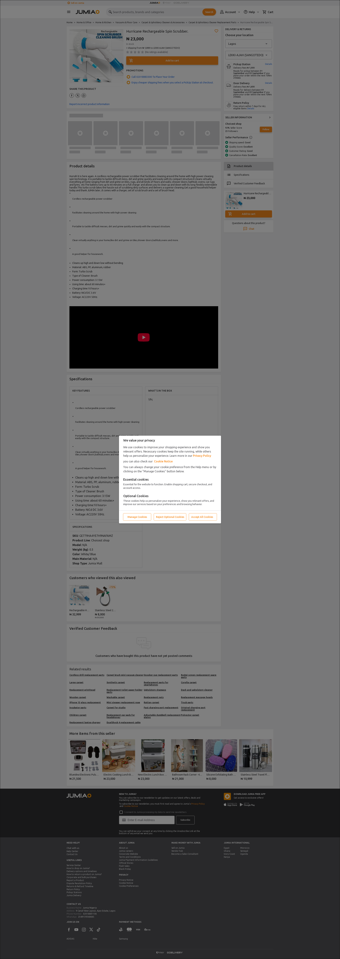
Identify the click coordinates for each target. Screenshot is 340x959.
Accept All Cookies (202, 517)
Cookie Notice (163, 461)
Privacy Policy (202, 455)
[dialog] (170, 479)
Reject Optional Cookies (170, 517)
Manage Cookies (137, 517)
